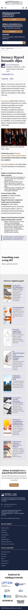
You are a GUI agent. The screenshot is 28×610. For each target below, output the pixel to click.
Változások (4, 532)
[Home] (14, 2)
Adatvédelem (4, 561)
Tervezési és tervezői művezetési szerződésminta (18, 400)
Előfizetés (3, 554)
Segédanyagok (5, 539)
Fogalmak (3, 530)
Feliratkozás (12, 31)
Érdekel (14, 19)
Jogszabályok (4, 535)
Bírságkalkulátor (18, 307)
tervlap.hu (5, 164)
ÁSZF (2, 558)
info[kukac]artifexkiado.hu (10, 504)
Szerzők (3, 556)
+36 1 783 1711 (8, 506)
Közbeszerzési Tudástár (7, 544)
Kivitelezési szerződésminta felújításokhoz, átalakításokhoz (18, 422)
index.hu (11, 147)
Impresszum (4, 563)
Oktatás (3, 565)
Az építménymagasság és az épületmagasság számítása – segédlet (19, 355)
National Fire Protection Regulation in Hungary (17, 444)
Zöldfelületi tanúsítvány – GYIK (17, 377)
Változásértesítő (5, 552)
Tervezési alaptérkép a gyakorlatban (17, 331)
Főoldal (3, 48)
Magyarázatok (9, 48)
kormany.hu (6, 101)
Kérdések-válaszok (6, 541)
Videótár (3, 537)
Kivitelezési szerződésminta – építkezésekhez (18, 287)
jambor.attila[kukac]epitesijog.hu (12, 518)
